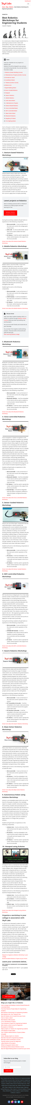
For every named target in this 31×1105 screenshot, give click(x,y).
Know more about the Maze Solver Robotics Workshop (13, 790)
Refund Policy (9, 1091)
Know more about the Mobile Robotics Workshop (15, 308)
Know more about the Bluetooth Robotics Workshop (13, 412)
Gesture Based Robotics (12, 105)
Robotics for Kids (12, 1087)
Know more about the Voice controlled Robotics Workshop (14, 498)
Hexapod (7, 93)
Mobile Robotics (10, 98)
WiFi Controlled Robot (11, 110)
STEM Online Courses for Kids (8, 1080)
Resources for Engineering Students (22, 1078)
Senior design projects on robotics (10, 1036)
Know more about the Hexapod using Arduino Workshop (14, 911)
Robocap (26, 1087)
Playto (6, 1087)
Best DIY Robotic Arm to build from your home (13, 1016)
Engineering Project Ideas (9, 1078)
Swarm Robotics (10, 95)
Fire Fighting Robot (11, 121)
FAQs (11, 1089)
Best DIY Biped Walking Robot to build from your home (15, 1048)
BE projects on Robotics (7, 1027)
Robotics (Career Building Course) (13, 72)
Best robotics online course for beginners (11, 1025)
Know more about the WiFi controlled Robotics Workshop (14, 646)
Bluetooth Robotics (11, 116)
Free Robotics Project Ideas (8, 1030)
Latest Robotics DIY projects (8, 1043)
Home (3, 7)
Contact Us (18, 1092)
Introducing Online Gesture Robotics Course (12, 1047)
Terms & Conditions (22, 1089)
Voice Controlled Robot (12, 108)
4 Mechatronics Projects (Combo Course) (15, 75)
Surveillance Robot (10, 80)
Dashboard (28, 1)
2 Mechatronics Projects (12, 103)
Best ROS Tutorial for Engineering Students (12, 1037)
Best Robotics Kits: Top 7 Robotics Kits (11, 1014)
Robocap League (19, 1087)
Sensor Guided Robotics (11, 90)
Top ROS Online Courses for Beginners (11, 1041)
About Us (15, 1089)
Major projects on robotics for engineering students (14, 1028)
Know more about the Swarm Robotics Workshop (15, 724)
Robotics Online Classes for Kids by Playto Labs (16, 1083)
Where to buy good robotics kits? (9, 1045)
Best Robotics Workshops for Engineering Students (14, 1012)
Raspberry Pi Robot (11, 118)
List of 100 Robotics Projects (8, 1021)
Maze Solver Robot (10, 113)
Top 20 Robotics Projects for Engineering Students (14, 1023)
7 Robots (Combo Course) (11, 82)
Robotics (11, 7)
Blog (7, 7)
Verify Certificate (16, 1091)
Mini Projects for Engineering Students (14, 1081)
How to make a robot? (7, 1018)
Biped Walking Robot (10, 87)
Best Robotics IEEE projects (8, 1019)
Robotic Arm (8, 85)
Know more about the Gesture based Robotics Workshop (14, 242)
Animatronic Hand (10, 77)
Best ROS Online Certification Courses (10, 1039)
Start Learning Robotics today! (11, 334)
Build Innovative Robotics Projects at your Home (14, 958)
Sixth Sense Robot (10, 100)
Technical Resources (5, 1089)
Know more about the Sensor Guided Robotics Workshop (14, 570)
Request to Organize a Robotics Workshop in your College (15, 955)
